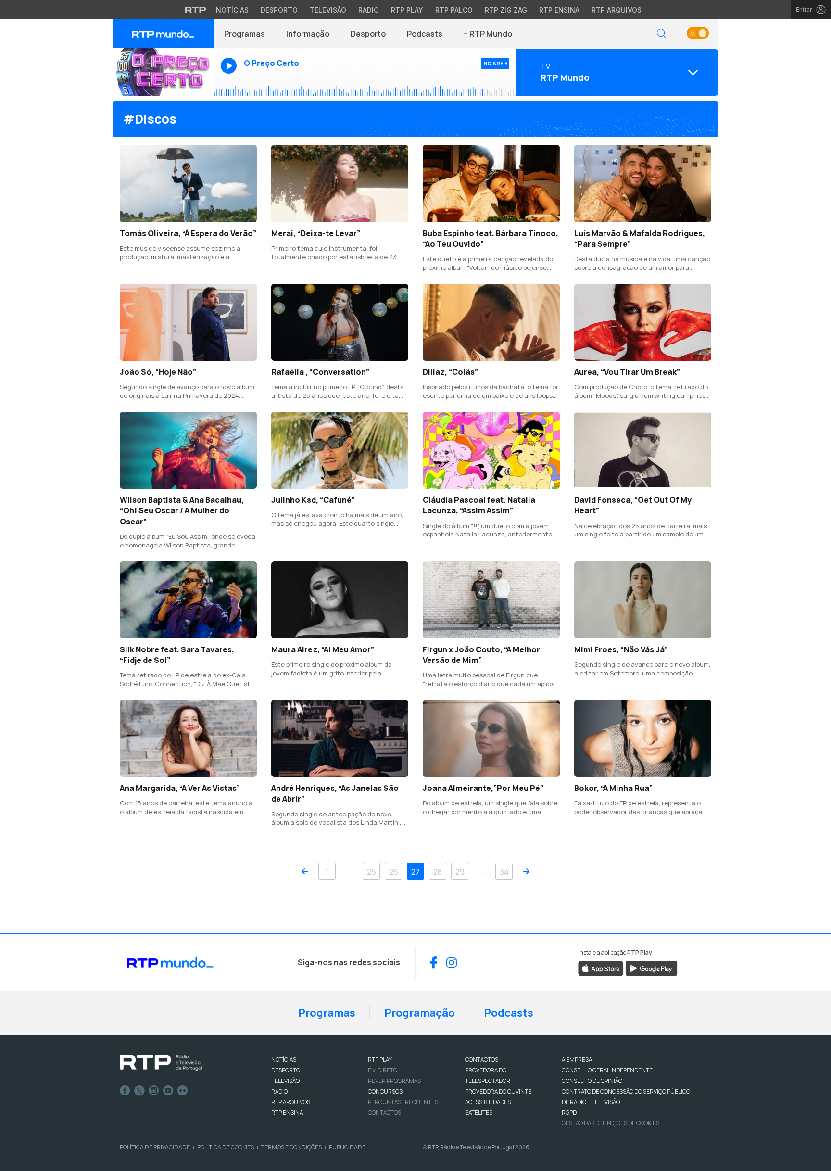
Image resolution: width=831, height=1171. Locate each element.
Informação (307, 33)
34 (504, 871)
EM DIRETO (382, 1070)
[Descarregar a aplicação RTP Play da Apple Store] (601, 968)
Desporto (279, 10)
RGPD (569, 1112)
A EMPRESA (577, 1060)
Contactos (384, 1112)
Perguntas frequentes (403, 1102)
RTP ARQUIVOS (290, 1102)
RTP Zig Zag (506, 10)
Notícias (232, 10)
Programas (244, 33)
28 (437, 871)
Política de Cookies (225, 1147)
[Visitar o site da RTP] (195, 9)
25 (371, 871)
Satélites (478, 1112)
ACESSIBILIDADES (488, 1102)
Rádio (368, 10)
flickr (182, 1090)
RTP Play (407, 10)
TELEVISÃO (285, 1081)
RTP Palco (454, 10)
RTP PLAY (380, 1060)
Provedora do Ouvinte (498, 1091)
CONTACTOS (481, 1060)
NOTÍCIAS (283, 1060)
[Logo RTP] (161, 1063)
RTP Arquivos (617, 10)
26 (393, 871)
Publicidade (347, 1147)
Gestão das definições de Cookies (610, 1123)
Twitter (139, 1090)
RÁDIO (279, 1091)
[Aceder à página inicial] (163, 33)
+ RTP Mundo (488, 33)
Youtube (168, 1090)
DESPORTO (285, 1070)
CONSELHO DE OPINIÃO (592, 1081)
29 (460, 871)
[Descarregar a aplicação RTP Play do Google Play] (651, 968)
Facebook (125, 1090)
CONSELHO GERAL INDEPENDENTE (607, 1070)
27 (415, 871)
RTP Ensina (559, 10)
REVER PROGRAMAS (394, 1081)
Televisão (328, 10)
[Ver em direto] (163, 72)
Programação (419, 1013)
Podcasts (424, 33)
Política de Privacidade (155, 1147)
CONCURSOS (385, 1091)
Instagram (154, 1090)
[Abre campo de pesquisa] (661, 34)
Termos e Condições (291, 1147)
